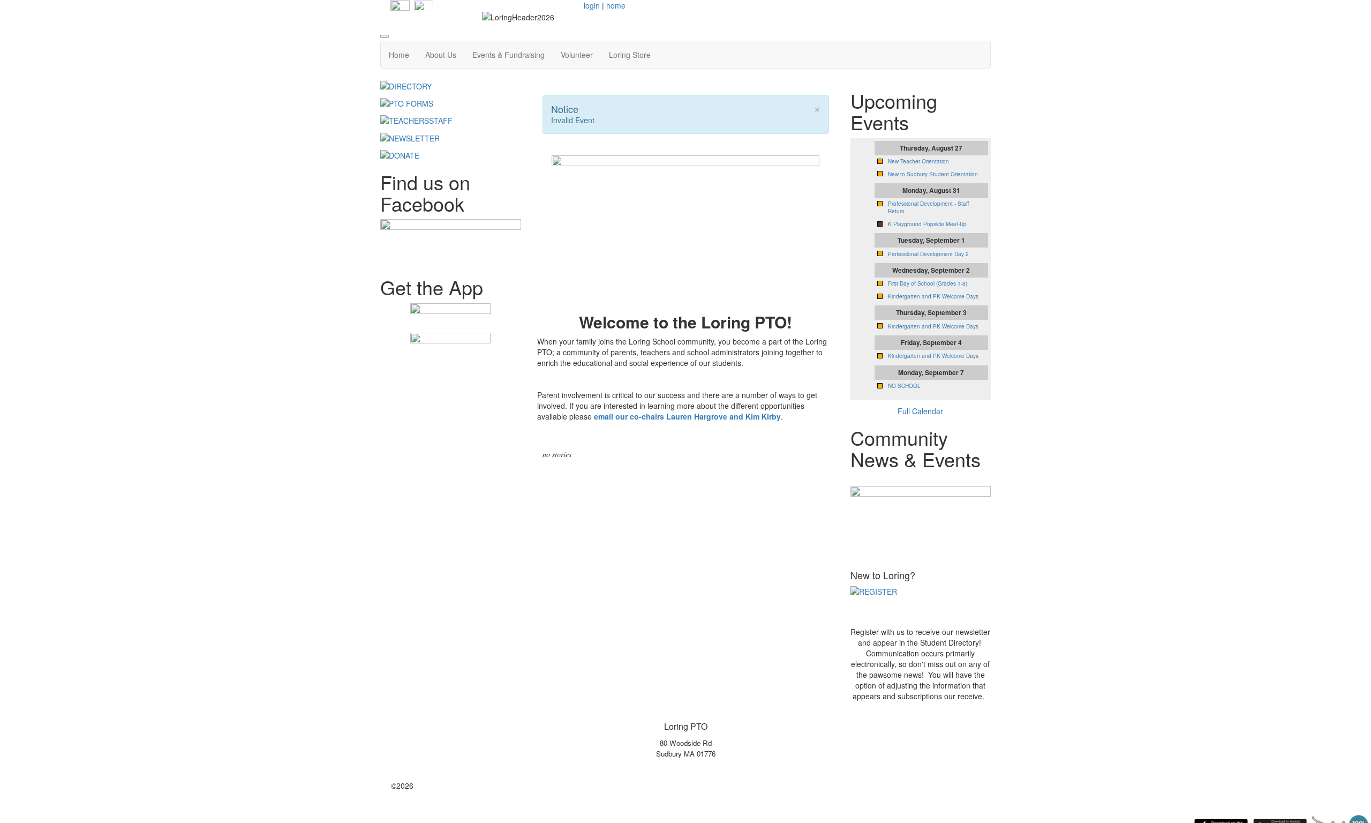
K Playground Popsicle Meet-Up (927, 224)
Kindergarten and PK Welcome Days (933, 296)
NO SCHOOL (904, 386)
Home (399, 54)
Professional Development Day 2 (928, 254)
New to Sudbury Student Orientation (933, 174)
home (616, 5)
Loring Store (630, 54)
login (592, 5)
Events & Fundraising (508, 54)
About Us (440, 54)
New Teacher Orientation (918, 161)
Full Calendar (920, 411)
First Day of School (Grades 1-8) (927, 283)
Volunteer (577, 54)
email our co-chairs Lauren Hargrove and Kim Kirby (687, 416)
